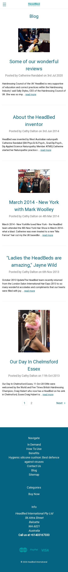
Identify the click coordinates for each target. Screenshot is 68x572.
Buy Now (34, 494)
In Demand (34, 444)
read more (30, 94)
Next (59, 403)
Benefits (34, 453)
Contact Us (34, 466)
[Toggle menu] (4, 4)
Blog (34, 470)
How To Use (34, 449)
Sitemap (34, 474)
